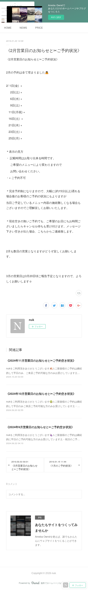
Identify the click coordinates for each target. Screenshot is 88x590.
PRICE (39, 27)
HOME (7, 27)
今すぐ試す (56, 17)
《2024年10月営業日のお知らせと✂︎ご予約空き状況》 (41, 393)
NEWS (23, 27)
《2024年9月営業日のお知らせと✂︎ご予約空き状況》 (40, 427)
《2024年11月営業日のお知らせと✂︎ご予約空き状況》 (41, 360)
